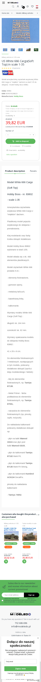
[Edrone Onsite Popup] (20, 341)
